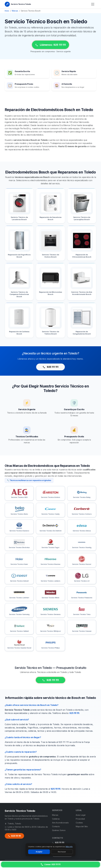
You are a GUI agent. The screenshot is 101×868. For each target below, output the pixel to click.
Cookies (79, 823)
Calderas (56, 819)
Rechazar (62, 852)
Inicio (7, 11)
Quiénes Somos (58, 830)
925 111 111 (52, 367)
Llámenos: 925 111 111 (52, 44)
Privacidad (80, 819)
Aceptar (39, 852)
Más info (69, 846)
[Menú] (92, 4)
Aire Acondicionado (60, 823)
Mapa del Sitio (82, 826)
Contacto (56, 826)
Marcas (15, 11)
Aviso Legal (80, 815)
